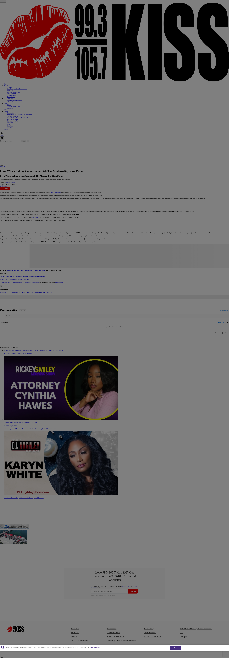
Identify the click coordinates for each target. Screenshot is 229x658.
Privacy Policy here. (95, 647)
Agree (175, 647)
